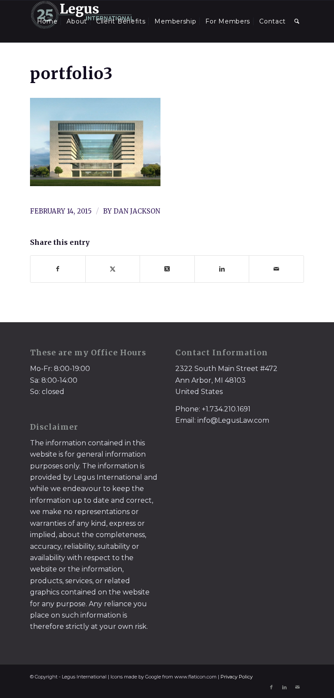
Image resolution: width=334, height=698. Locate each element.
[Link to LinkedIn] (284, 687)
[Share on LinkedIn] (222, 269)
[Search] (297, 21)
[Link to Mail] (297, 687)
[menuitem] (47, 21)
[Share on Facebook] (57, 269)
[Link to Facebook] (271, 687)
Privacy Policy (236, 677)
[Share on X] (113, 269)
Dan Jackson (137, 211)
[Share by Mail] (276, 269)
